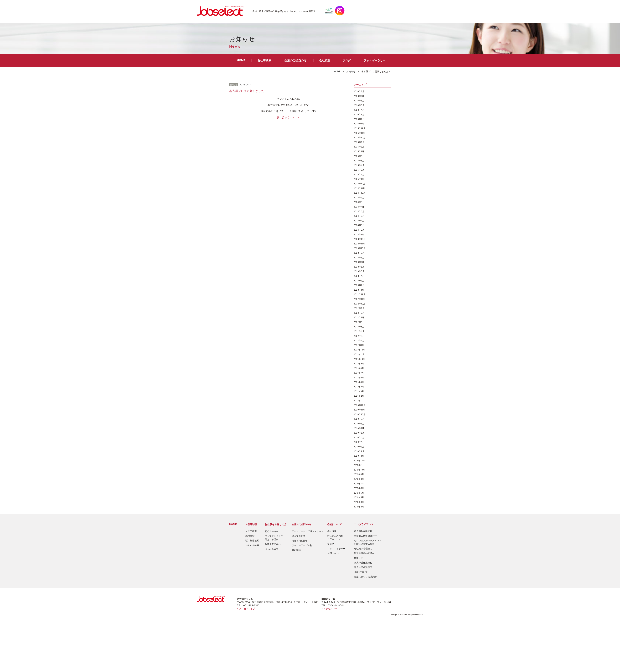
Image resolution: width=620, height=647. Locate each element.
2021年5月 (359, 382)
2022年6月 (359, 322)
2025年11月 (359, 133)
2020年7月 (359, 428)
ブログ (346, 60)
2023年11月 (359, 243)
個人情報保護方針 (363, 531)
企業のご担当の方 (295, 60)
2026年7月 (359, 96)
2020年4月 (359, 442)
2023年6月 (359, 266)
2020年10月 (359, 414)
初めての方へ (271, 531)
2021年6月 (359, 377)
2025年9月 (359, 142)
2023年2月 (359, 285)
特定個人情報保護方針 (365, 535)
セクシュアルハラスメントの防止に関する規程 (367, 542)
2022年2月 (359, 340)
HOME (241, 60)
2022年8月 (359, 313)
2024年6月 (359, 211)
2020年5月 (359, 437)
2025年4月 (359, 165)
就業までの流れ (273, 544)
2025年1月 (359, 179)
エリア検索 (251, 531)
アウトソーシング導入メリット (307, 531)
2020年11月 (359, 409)
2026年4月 (359, 110)
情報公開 (358, 557)
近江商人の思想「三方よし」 (335, 537)
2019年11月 (359, 465)
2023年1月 (359, 289)
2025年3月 (359, 169)
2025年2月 (359, 174)
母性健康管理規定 (363, 548)
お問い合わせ (334, 553)
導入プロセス (298, 536)
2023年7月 (359, 262)
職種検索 (249, 535)
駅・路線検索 (252, 540)
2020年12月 (359, 405)
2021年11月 (359, 354)
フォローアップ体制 (302, 545)
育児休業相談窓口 (363, 567)
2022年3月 (359, 336)
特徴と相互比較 (300, 540)
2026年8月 (359, 91)
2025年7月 (359, 151)
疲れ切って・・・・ (288, 117)
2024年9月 (359, 197)
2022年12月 (359, 294)
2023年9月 (359, 253)
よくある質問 (271, 548)
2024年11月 (359, 188)
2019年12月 (359, 460)
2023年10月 (359, 248)
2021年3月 (359, 391)
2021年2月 (359, 395)
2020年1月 (359, 456)
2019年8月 (359, 479)
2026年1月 (359, 123)
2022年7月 (359, 317)
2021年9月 (359, 363)
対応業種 (296, 550)
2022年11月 (359, 299)
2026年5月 (359, 105)
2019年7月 (359, 483)
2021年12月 (359, 349)
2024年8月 (359, 202)
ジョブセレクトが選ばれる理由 (274, 538)
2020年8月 (359, 423)
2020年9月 (359, 419)
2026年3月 (359, 114)
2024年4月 (359, 220)
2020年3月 (359, 446)
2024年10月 (359, 193)
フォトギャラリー (375, 60)
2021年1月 (359, 400)
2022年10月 (359, 303)
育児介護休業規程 (363, 562)
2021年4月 (359, 386)
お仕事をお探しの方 (276, 524)
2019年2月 (359, 506)
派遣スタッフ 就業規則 (365, 576)
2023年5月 (359, 271)
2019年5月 (359, 492)
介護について (361, 572)
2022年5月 (359, 326)
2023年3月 (359, 280)
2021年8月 (359, 368)
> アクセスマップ (246, 608)
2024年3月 (359, 225)
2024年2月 (359, 229)
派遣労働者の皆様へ (364, 553)
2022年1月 (359, 345)
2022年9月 (359, 308)
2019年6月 (359, 488)
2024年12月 (359, 183)
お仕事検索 (264, 60)
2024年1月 (359, 234)
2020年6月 (359, 432)
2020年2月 (359, 451)
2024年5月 (359, 216)
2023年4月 (359, 276)
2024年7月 (359, 206)
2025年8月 (359, 146)
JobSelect (222, 10)
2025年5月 (359, 160)
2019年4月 (359, 497)
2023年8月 (359, 257)
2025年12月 (359, 128)
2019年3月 (359, 502)
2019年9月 (359, 474)
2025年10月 (359, 137)
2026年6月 (359, 100)
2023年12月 (359, 239)
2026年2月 (359, 119)
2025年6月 (359, 156)
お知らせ (350, 71)
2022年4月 (359, 331)
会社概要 (324, 60)
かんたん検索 (252, 545)
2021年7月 (359, 372)
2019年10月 (359, 469)
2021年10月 (359, 359)
